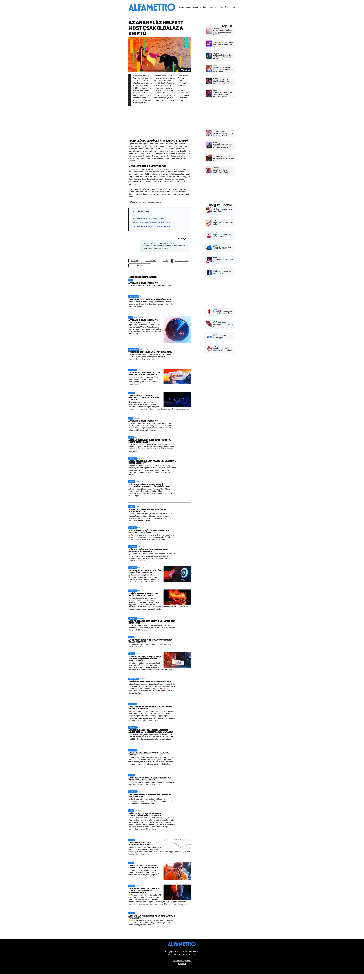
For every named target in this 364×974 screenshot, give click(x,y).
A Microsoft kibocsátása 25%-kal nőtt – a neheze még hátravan (144, 374)
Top (216, 7)
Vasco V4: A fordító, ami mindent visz (222, 273)
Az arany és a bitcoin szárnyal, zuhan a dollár (148, 218)
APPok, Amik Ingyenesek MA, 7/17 (143, 283)
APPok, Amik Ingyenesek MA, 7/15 (143, 421)
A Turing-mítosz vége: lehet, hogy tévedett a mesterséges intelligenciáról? (144, 891)
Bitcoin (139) (135, 261)
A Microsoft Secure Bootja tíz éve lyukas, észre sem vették (144, 571)
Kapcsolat (182, 964)
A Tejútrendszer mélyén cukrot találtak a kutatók (148, 754)
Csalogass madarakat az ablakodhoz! (222, 211)
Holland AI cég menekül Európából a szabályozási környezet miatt (223, 69)
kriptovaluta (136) (151, 261)
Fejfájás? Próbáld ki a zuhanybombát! (221, 235)
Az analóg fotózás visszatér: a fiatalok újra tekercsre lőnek (143, 867)
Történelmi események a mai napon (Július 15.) (150, 681)
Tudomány (224, 7)
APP (131, 280)
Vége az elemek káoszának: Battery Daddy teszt (223, 325)
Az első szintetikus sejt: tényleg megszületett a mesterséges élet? (152, 462)
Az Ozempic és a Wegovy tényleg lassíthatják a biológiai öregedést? (151, 708)
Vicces (232, 7)
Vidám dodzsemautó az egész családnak (222, 248)
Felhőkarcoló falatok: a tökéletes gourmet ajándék (223, 349)
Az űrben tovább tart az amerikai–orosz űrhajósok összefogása (148, 550)
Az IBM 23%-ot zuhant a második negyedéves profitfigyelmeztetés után (149, 779)
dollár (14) (140, 265)
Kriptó (195, 7)
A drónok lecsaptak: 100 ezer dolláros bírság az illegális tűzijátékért (222, 146)
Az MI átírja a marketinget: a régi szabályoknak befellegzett (151, 917)
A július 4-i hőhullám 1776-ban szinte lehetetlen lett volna (223, 44)
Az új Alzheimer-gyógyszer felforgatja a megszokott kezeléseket (148, 531)
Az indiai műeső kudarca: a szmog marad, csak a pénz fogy (222, 32)
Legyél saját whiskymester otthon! (223, 223)
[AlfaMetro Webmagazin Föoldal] (152, 1)
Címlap (182, 7)
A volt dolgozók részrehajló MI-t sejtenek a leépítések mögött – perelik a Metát (144, 658)
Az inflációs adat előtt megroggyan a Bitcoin (139, 844)
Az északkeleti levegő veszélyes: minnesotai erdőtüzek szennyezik (149, 441)
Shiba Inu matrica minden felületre (223, 260)
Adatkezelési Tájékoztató (182, 961)
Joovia (188, 7)
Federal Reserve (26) (181, 261)
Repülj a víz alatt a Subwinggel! (220, 337)
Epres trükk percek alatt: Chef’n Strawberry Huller (222, 312)
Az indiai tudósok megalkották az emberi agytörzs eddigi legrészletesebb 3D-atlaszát (150, 731)
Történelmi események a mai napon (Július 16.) (150, 352)
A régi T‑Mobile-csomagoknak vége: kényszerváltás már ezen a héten (145, 814)
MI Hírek (203, 7)
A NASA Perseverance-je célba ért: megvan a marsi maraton (149, 795)
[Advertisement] (159, 121)
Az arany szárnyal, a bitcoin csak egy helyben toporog (151, 226)
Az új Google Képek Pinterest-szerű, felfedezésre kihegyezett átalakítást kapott (150, 485)
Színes (210, 7)
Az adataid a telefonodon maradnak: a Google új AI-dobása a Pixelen (144, 398)
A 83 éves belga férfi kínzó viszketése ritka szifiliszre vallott (223, 57)
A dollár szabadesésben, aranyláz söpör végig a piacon (151, 222)
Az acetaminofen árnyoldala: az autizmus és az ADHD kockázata (223, 133)
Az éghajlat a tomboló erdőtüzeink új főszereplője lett (223, 158)
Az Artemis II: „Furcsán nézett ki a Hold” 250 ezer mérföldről (151, 622)
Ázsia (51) (166, 261)
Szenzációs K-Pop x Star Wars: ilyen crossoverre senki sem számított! (222, 94)
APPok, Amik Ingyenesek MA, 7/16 (143, 320)
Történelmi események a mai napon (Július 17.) (150, 299)
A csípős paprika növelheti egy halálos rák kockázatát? (143, 594)
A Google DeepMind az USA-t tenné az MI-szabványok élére (147, 510)
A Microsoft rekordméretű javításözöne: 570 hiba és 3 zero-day (150, 641)
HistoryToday (134, 296)
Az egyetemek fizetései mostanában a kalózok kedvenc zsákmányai (222, 82)
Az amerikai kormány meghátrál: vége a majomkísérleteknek (221, 171)
